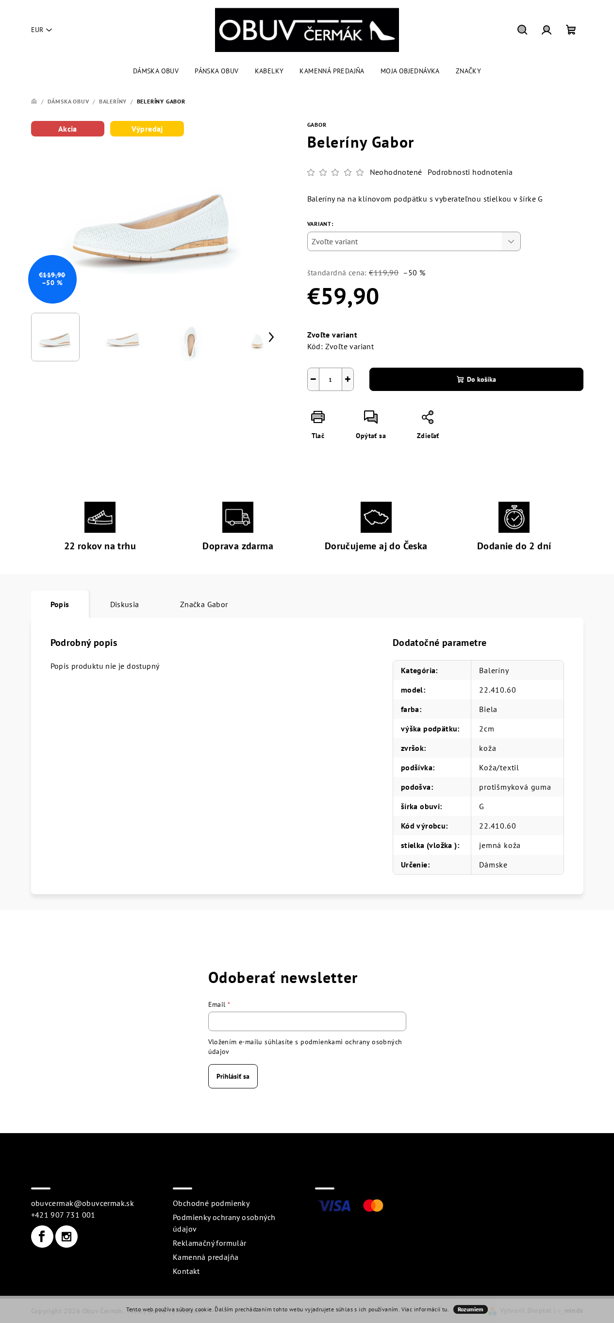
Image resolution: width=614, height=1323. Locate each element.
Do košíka (481, 379)
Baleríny (494, 670)
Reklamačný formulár (210, 1243)
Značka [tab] (204, 604)
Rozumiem (470, 1309)
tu (445, 1309)
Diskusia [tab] (124, 604)
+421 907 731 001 (63, 1215)
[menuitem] (155, 71)
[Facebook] (42, 1236)
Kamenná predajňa (205, 1257)
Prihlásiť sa (232, 1076)
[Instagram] (66, 1236)
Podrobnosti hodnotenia (470, 172)
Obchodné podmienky (211, 1203)
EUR (37, 29)
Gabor (317, 124)
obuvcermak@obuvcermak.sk (82, 1203)
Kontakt (186, 1271)
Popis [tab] (59, 604)
